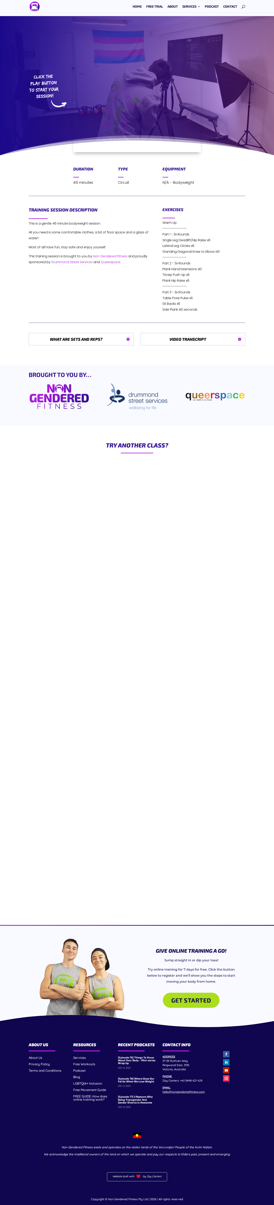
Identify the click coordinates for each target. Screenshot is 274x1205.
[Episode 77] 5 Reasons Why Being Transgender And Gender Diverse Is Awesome (135, 1099)
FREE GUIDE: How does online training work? (90, 1097)
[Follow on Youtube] (226, 1070)
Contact (230, 6)
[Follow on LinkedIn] (226, 1062)
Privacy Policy (39, 1064)
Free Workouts (84, 1064)
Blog (76, 1077)
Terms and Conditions (45, 1070)
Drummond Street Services (72, 262)
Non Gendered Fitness (110, 256)
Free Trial (154, 6)
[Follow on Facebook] (226, 1054)
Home (137, 6)
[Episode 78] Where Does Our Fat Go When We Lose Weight (136, 1080)
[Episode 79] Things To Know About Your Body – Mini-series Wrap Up (136, 1060)
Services (189, 6)
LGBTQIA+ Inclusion (87, 1083)
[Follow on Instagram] (226, 1078)
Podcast (212, 6)
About (172, 6)
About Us (35, 1058)
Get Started (191, 1000)
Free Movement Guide (89, 1090)
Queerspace (110, 262)
